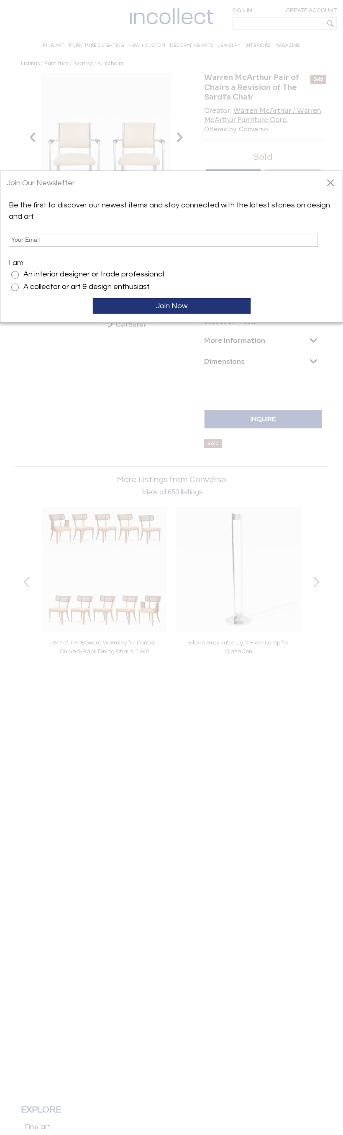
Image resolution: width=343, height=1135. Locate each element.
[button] (330, 182)
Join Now (171, 306)
